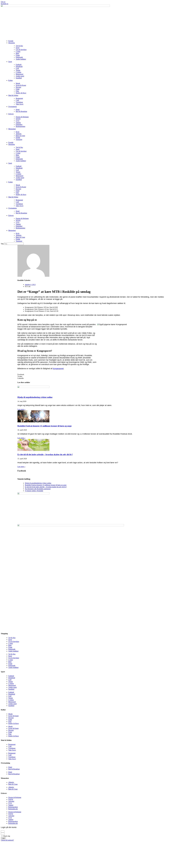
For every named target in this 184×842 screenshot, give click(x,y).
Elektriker (19, 124)
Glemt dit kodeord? (7, 840)
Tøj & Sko (19, 46)
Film (17, 91)
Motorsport (19, 74)
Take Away (19, 104)
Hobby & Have (21, 93)
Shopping (11, 43)
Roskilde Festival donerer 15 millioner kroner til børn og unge (44, 426)
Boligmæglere (20, 126)
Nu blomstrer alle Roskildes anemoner (38, 489)
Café (17, 100)
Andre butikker (21, 59)
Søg (2, 244)
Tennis (18, 70)
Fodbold (18, 64)
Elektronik (19, 57)
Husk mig (6, 836)
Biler (17, 53)
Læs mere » (21, 409)
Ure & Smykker (21, 49)
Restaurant (19, 98)
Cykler (18, 51)
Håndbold (19, 66)
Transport (19, 139)
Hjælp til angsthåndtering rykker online (34, 397)
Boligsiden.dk (13, 809)
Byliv (17, 132)
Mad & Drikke (13, 95)
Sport (17, 48)
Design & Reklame (22, 117)
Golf (17, 68)
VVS (17, 121)
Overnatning (12, 106)
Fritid (17, 89)
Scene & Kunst (21, 85)
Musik (18, 83)
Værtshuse (19, 102)
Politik (18, 137)
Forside (10, 41)
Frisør (18, 55)
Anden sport (20, 76)
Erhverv (11, 114)
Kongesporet (58, 368)
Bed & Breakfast (21, 111)
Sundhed (19, 78)
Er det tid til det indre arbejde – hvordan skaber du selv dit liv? (45, 454)
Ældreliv (19, 134)
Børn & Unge (20, 136)
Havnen (18, 87)
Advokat (11, 801)
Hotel (17, 109)
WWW (18, 119)
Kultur (10, 80)
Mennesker (12, 129)
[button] (92, 374)
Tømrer (18, 122)
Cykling (18, 72)
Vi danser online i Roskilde (34, 491)
